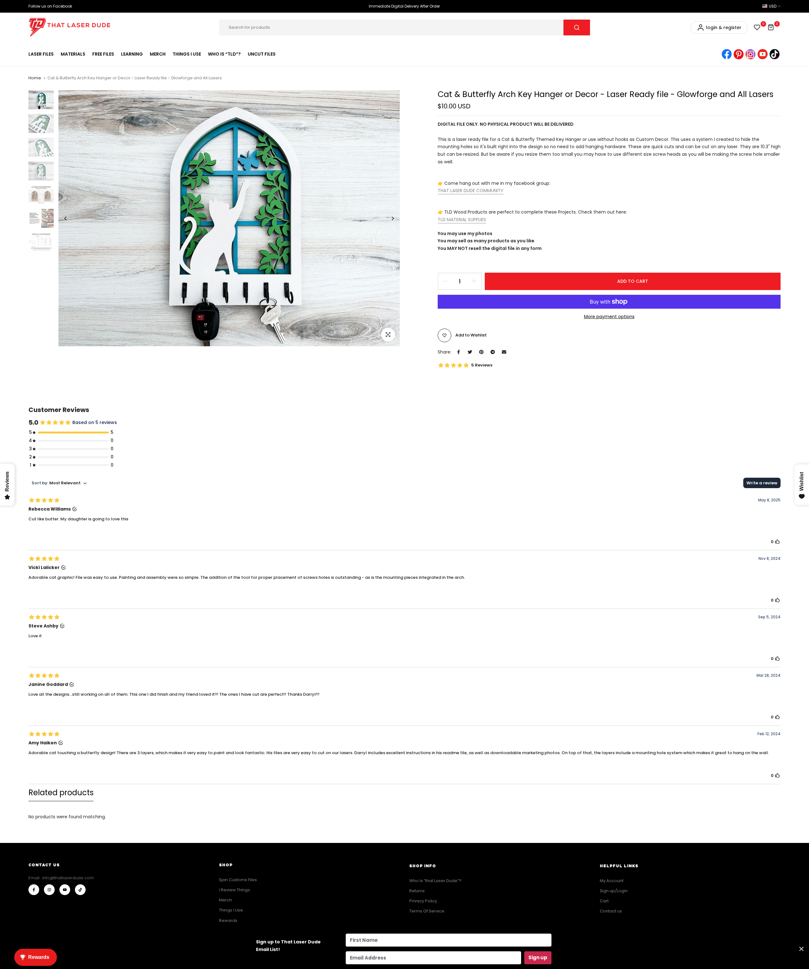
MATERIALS (73, 54)
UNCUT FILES (262, 54)
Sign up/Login (614, 891)
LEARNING (132, 54)
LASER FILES (41, 54)
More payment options (609, 316)
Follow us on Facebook (50, 6)
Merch (225, 900)
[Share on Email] (504, 351)
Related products (61, 792)
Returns (417, 891)
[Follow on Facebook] (33, 889)
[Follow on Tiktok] (80, 889)
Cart (604, 901)
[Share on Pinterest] (481, 351)
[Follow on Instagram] (49, 889)
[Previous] (70, 218)
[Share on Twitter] (469, 351)
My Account (611, 881)
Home (34, 78)
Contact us (611, 911)
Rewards (228, 921)
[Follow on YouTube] (64, 889)
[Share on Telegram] (492, 351)
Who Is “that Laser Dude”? (435, 881)
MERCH (158, 54)
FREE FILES (103, 54)
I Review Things (234, 890)
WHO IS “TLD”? (224, 54)
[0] (757, 27)
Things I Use (231, 910)
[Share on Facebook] (458, 351)
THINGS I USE (187, 54)
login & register (723, 27)
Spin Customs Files (238, 880)
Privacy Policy (423, 901)
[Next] (388, 218)
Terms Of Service (426, 911)
